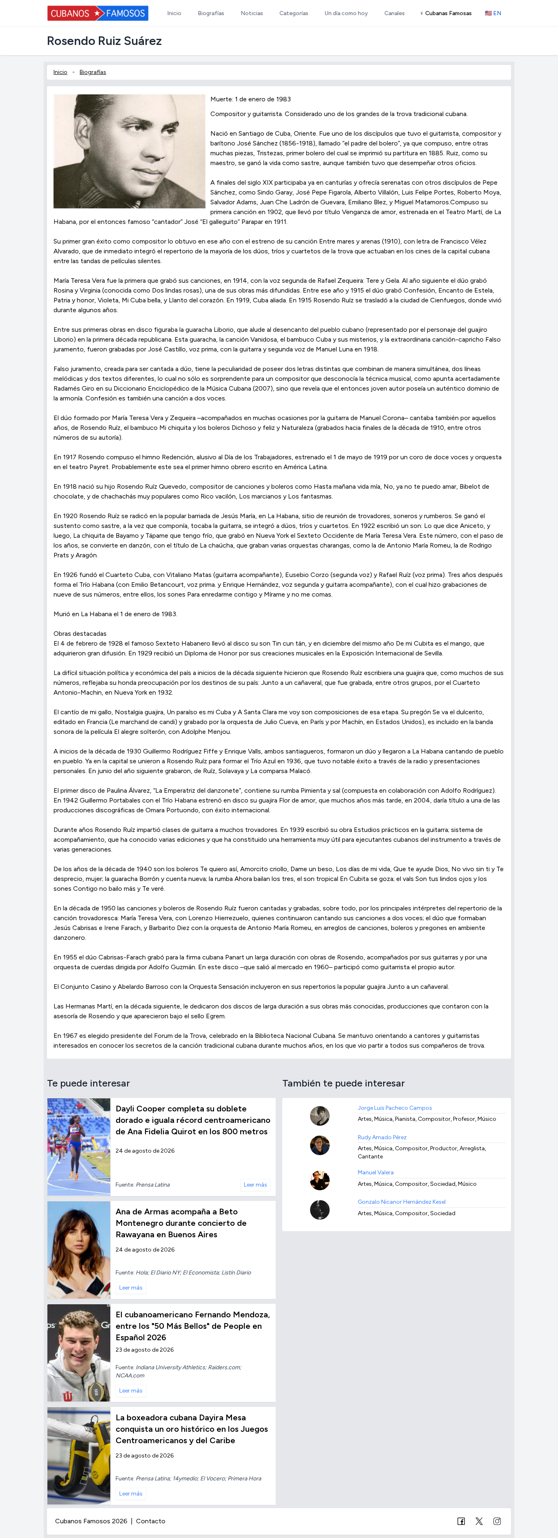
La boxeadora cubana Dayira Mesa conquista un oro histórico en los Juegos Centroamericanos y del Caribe (192, 1429)
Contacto (150, 1521)
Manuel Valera (376, 1172)
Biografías (93, 72)
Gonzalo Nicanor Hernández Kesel (402, 1201)
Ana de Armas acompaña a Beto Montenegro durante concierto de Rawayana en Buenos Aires (181, 1223)
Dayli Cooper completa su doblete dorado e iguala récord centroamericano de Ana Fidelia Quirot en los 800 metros (193, 1120)
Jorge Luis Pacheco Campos (395, 1107)
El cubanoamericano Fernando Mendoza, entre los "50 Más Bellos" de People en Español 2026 (193, 1326)
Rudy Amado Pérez (382, 1137)
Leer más (255, 1184)
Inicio (60, 72)
